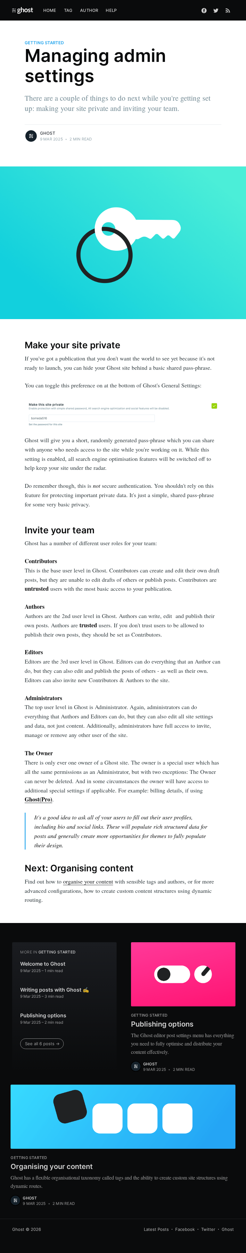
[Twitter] (216, 10)
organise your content (88, 881)
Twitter (208, 1229)
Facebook (185, 1229)
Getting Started (44, 42)
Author (89, 10)
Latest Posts (156, 1229)
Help (111, 10)
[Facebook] (204, 10)
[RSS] (228, 10)
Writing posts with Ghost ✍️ (54, 989)
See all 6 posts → (42, 1043)
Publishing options (43, 1015)
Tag (68, 10)
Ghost (47, 133)
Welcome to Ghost (42, 964)
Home (49, 10)
